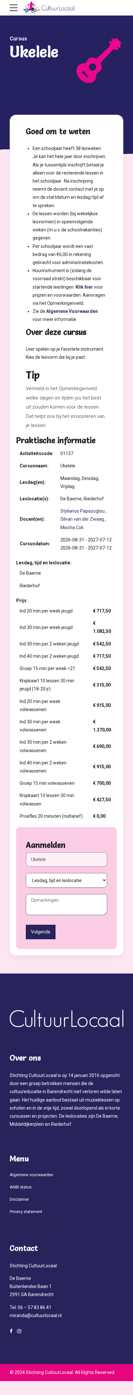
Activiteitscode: (37, 453)
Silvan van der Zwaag (82, 519)
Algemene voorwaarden (31, 1174)
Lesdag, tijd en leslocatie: (43, 562)
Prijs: (22, 600)
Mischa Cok (72, 527)
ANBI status (21, 1187)
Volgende (40, 931)
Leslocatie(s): (34, 498)
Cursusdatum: (35, 543)
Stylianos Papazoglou (82, 511)
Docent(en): (32, 519)
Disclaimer (19, 1199)
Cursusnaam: (34, 465)
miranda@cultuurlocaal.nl (36, 1315)
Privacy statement (26, 1211)
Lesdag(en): (33, 482)
